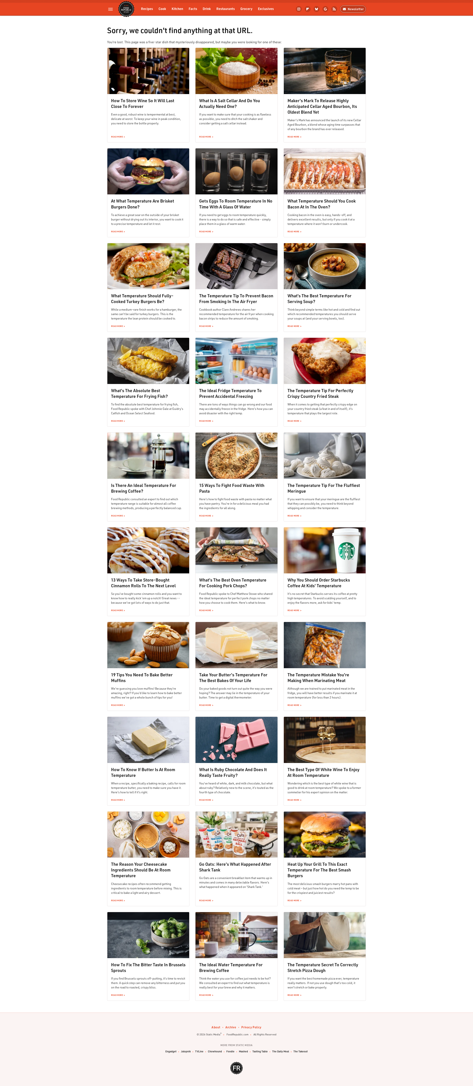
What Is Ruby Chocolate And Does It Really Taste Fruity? (233, 772)
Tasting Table (260, 1051)
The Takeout (300, 1051)
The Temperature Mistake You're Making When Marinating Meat (318, 677)
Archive (230, 1027)
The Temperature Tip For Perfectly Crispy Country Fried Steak (320, 393)
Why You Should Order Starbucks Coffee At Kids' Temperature (318, 582)
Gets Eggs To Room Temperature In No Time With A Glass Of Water (235, 203)
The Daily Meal (280, 1051)
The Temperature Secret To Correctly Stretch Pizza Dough (322, 967)
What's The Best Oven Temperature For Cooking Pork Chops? (232, 582)
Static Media (213, 1034)
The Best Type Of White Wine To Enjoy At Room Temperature (323, 772)
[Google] (325, 9)
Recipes (147, 8)
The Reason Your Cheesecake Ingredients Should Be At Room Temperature (141, 869)
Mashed (243, 1051)
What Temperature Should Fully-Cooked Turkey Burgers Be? (142, 298)
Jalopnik (186, 1051)
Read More (117, 136)
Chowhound (215, 1051)
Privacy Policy (251, 1027)
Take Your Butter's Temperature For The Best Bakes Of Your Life (233, 677)
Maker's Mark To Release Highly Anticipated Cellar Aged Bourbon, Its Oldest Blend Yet (322, 106)
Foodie (230, 1051)
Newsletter (356, 9)
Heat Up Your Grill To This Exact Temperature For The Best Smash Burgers (319, 869)
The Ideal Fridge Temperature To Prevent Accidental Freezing (230, 393)
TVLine (199, 1051)
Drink (207, 8)
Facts (193, 8)
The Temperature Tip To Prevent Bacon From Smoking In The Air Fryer (236, 298)
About (216, 1027)
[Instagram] (299, 9)
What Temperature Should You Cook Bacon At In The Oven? (321, 203)
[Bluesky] (316, 9)
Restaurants (225, 8)
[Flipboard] (308, 9)
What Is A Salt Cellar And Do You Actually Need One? (229, 103)
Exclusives (266, 8)
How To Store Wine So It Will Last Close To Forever (142, 103)
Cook (162, 8)
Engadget (170, 1051)
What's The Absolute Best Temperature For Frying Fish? (139, 393)
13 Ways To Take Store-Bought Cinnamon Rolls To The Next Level (143, 582)
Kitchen (177, 8)
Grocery (246, 8)
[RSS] (334, 9)
